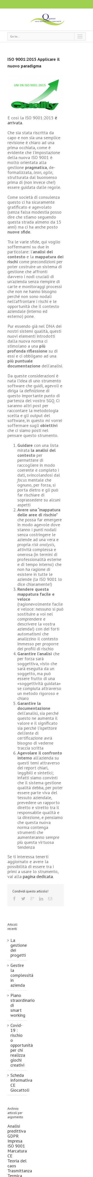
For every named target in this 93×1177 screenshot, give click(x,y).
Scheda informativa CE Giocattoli (21, 1082)
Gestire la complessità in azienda (21, 975)
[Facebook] (14, 899)
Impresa (14, 1141)
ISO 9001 (16, 1146)
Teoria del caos (17, 1163)
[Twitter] (23, 899)
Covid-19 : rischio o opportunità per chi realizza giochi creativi (21, 1045)
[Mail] (50, 899)
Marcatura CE (17, 1153)
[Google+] (32, 899)
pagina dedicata (38, 876)
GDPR (13, 1136)
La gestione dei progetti (18, 947)
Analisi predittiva (16, 1128)
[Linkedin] (41, 899)
